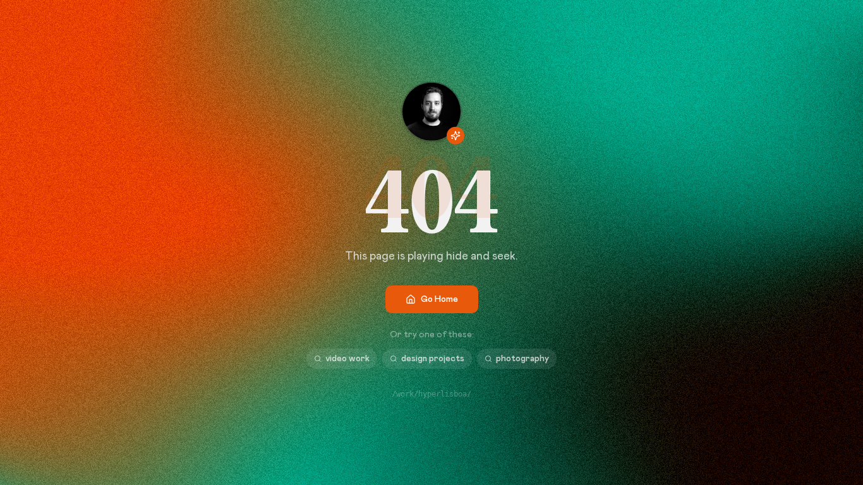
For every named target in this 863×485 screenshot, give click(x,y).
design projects (432, 358)
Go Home (439, 299)
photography (522, 358)
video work (347, 358)
